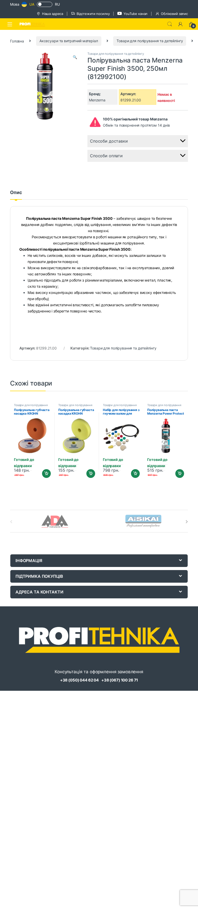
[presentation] (187, 521)
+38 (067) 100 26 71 (119, 680)
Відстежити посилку (93, 14)
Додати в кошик (44, 473)
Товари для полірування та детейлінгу (150, 41)
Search (169, 24)
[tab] (16, 194)
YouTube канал (135, 14)
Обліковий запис (174, 14)
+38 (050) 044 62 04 (79, 680)
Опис (16, 192)
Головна (17, 41)
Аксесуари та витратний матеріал (68, 41)
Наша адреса (52, 14)
